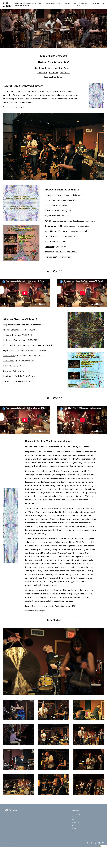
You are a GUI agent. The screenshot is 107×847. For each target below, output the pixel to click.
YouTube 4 (65, 72)
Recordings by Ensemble (53, 3)
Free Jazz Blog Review (53, 77)
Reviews (79, 6)
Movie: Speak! (94, 3)
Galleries (88, 6)
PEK (46, 221)
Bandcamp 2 (53, 68)
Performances (82, 3)
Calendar (67, 3)
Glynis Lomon (51, 226)
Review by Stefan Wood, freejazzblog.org (48, 441)
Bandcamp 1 (40, 68)
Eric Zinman (50, 241)
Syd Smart (7, 371)
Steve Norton (51, 231)
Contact (96, 6)
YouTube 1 (65, 68)
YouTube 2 (42, 72)
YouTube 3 (53, 72)
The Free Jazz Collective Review (58, 257)
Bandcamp (49, 251)
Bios (74, 3)
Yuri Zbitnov (50, 236)
